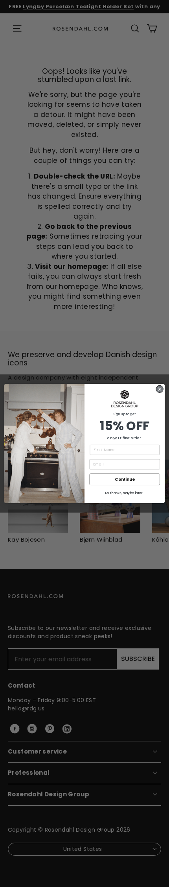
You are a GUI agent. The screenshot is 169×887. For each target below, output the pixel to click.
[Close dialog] (159, 388)
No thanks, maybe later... (125, 493)
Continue (124, 479)
